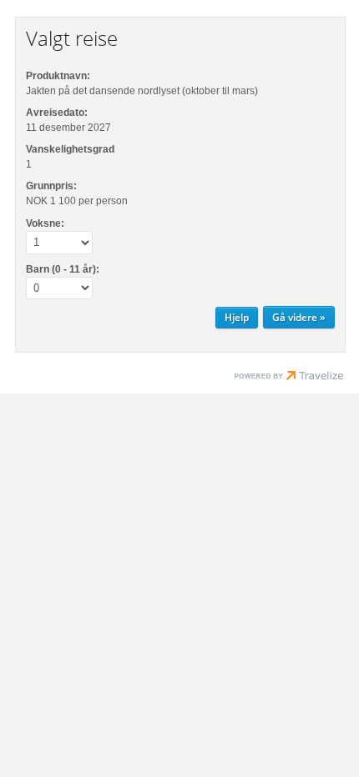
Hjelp (237, 317)
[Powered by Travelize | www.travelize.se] (289, 377)
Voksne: (45, 223)
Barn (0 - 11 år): (62, 269)
